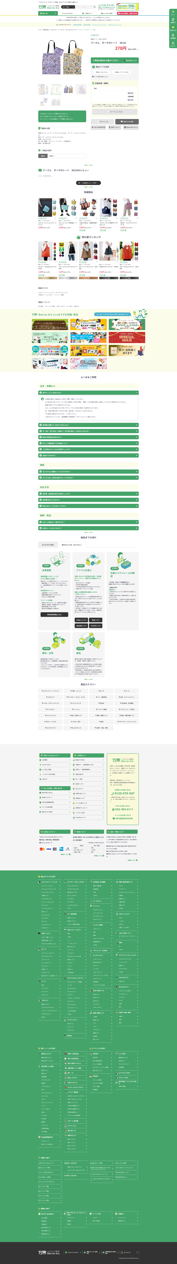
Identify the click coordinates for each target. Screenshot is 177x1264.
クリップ (69, 966)
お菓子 (121, 1016)
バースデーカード (72, 943)
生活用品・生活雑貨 (99, 882)
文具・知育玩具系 (97, 1061)
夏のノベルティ (72, 1142)
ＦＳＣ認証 (44, 1131)
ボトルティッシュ (97, 919)
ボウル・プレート (97, 972)
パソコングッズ (72, 1020)
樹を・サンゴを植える (47, 1144)
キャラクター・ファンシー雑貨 (55, 295)
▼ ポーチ (101, 691)
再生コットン (44, 1070)
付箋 (68, 934)
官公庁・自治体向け (47, 1214)
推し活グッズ (72, 1130)
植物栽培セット (97, 942)
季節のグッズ (72, 1135)
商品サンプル (79, 784)
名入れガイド (79, 789)
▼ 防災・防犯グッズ (76, 715)
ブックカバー (70, 953)
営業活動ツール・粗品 (74, 1068)
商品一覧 (45, 13)
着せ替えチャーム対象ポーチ (49, 976)
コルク (43, 1099)
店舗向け (121, 1214)
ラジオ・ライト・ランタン (125, 959)
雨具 (120, 942)
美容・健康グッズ (98, 1013)
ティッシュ (96, 906)
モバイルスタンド (71, 988)
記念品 (69, 1036)
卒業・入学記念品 (73, 1054)
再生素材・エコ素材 (47, 1066)
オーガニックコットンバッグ (48, 889)
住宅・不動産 (96, 1221)
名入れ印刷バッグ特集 (44, 1177)
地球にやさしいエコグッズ (75, 1167)
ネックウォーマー (123, 994)
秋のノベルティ (72, 1145)
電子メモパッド (71, 946)
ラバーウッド (44, 1096)
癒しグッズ (96, 1039)
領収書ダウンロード (81, 808)
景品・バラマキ (72, 1078)
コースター (96, 969)
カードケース (44, 991)
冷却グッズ (122, 981)
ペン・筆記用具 (72, 914)
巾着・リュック (45, 933)
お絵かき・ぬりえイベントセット (76, 1096)
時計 (94, 932)
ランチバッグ (44, 918)
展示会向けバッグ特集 (96, 1163)
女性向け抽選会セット (74, 1109)
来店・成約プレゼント (74, 1063)
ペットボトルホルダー (73, 905)
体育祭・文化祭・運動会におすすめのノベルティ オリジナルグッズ (100, 1168)
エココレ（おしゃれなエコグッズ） (76, 1170)
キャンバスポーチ (46, 963)
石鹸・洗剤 (122, 902)
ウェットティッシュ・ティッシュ (127, 892)
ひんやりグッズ (123, 977)
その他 (69, 1014)
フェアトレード (45, 1141)
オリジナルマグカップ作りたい (46, 1182)
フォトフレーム (97, 929)
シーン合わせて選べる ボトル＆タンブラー (100, 1179)
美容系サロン (122, 1221)
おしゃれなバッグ (46, 924)
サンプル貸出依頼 (47, 807)
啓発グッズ (122, 905)
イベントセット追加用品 (74, 1115)
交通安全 (44, 1224)
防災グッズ (96, 994)
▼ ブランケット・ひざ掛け (127, 709)
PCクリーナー (71, 1027)
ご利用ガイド (88, 13)
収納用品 (95, 889)
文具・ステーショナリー (74, 930)
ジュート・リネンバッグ (47, 902)
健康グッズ (96, 1033)
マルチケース (44, 995)
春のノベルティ (72, 1139)
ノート (69, 940)
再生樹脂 (44, 1077)
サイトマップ (127, 1252)
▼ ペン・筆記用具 (101, 697)
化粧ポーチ (44, 969)
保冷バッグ (44, 912)
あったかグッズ (124, 987)
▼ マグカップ (50, 697)
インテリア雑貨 (98, 925)
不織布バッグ (45, 895)
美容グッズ (96, 1020)
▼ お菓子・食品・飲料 (101, 728)
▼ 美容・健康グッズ (101, 715)
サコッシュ (44, 921)
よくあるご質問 (107, 13)
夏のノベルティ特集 (43, 1191)
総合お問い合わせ (47, 793)
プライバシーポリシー (73, 1252)
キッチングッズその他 (99, 985)
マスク (95, 1026)
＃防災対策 (86, 25)
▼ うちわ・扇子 (75, 722)
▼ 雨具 (101, 722)
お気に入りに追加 (128, 121)
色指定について (80, 798)
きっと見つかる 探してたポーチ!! (99, 1174)
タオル (121, 918)
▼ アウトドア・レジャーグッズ (127, 722)
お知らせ (44, 779)
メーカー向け (97, 1214)
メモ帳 (69, 937)
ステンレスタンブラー (73, 886)
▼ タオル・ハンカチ (50, 722)
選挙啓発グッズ (45, 1234)
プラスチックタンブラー (73, 889)
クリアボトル (70, 902)
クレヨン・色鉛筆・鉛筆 (73, 924)
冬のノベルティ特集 (43, 1200)
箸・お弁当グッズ (97, 962)
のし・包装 (79, 779)
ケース (43, 981)
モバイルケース (71, 991)
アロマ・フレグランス (98, 938)
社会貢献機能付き (47, 1137)
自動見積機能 (84, 769)
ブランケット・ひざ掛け (100, 950)
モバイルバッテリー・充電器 (74, 982)
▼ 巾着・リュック (75, 691)
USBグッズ (70, 1023)
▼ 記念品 (101, 703)
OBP (42, 1089)
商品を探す (46, 29)
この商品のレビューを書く (89, 183)
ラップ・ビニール (97, 978)
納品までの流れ (80, 760)
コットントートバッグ (46, 886)
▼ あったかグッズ (75, 728)
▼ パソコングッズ (75, 703)
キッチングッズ (98, 955)
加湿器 (95, 1036)
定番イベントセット (73, 1102)
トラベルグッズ (123, 969)
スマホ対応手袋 (71, 1011)
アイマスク (122, 997)
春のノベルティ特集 (43, 1186)
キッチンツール (97, 959)
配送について (95, 620)
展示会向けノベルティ (47, 1061)
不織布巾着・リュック (47, 940)
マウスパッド (70, 1030)
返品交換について (81, 626)
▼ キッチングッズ (50, 715)
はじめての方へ (68, 13)
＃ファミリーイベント (99, 25)
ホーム (40, 29)
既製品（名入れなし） (102, 72)
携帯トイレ (122, 965)
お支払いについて (81, 620)
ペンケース (70, 950)
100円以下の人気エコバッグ (46, 1163)
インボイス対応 (80, 813)
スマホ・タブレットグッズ (75, 978)
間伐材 (43, 1122)
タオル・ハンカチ (124, 914)
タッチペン (70, 995)
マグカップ (44, 1000)
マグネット (70, 963)
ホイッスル (96, 1004)
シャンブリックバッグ (46, 908)
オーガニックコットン (47, 1093)
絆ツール (70, 1073)
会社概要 (44, 760)
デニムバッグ (44, 905)
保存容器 (95, 982)
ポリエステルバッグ (71, 29)
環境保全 (44, 1221)
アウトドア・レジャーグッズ (127, 955)
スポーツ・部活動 (73, 1121)
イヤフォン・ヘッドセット (73, 998)
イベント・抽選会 (73, 1092)
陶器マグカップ (45, 1004)
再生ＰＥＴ (44, 1073)
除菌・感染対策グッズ (126, 882)
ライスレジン (44, 1125)
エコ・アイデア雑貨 (98, 1083)
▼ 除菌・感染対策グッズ (126, 715)
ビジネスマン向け (124, 1073)
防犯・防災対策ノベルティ (122, 1172)
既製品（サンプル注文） (122, 72)
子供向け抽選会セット (74, 1106)
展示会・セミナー (46, 1054)
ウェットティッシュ (98, 910)
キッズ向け (69, 306)
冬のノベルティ (72, 1149)
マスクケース (96, 1030)
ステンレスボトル (72, 895)
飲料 (120, 1023)
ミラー (95, 1023)
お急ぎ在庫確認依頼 (99, 127)
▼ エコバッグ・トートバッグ (50, 691)
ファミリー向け (123, 1078)
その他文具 (70, 972)
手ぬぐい (121, 924)
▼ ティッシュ (76, 709)
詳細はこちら (64, 854)
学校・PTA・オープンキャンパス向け (76, 1214)
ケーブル (69, 985)
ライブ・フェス (72, 1126)
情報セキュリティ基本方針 (92, 1252)
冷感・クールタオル (124, 927)
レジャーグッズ (123, 962)
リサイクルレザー (46, 1080)
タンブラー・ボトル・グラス (75, 882)
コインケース (44, 988)
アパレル (95, 1217)
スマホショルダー (72, 1004)
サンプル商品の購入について (101, 76)
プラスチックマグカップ (47, 1007)
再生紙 (43, 1083)
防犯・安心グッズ (97, 1070)
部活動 (69, 1221)
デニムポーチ (45, 966)
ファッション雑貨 (97, 1080)
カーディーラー (122, 1217)
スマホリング (70, 1001)
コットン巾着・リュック (47, 937)
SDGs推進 (44, 1218)
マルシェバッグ (45, 915)
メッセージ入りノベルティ (76, 1087)
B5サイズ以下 (61, 306)
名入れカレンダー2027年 (74, 956)
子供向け (40, 295)
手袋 (120, 1004)
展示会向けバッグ (46, 1057)
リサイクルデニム (46, 1086)
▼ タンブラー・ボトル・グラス (76, 697)
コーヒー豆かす (45, 1109)
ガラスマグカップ (45, 1014)
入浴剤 (95, 1017)
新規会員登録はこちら (54, 614)
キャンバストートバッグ (47, 892)
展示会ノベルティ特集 (44, 1168)
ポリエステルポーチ (46, 956)
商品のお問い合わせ (132, 127)
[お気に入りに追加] (55, 218)
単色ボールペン (71, 918)
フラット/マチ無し (50, 306)
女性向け (76, 306)
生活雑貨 (95, 1089)
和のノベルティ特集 (121, 1163)
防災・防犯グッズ (98, 991)
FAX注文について (95, 626)
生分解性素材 (45, 1128)
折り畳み (40, 306)
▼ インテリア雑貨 (101, 709)
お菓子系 (95, 1057)
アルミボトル (70, 899)
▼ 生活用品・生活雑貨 (126, 703)
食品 (120, 1019)
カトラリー (96, 966)
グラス (69, 908)
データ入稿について (81, 803)
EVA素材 (43, 1119)
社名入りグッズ (72, 1082)
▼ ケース (126, 691)
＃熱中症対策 (77, 25)
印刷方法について (81, 793)
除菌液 (121, 895)
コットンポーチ (45, 959)
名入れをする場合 (48, 545)
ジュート (43, 1106)
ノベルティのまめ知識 (48, 774)
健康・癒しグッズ (123, 1057)
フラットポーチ (45, 972)
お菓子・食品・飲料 (125, 1012)
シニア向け (122, 1054)
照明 (94, 935)
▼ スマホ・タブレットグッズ (50, 703)
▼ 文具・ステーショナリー (127, 697)
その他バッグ (44, 928)
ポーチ (43, 949)
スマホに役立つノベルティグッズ (124, 1168)
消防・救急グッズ (46, 1227)
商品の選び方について (131, 60)
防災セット (96, 1001)
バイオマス (44, 1115)
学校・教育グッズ (46, 1231)
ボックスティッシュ (98, 916)
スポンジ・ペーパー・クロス (100, 975)
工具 (94, 892)
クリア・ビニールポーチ (47, 953)
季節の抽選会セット (73, 1112)
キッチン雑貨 (96, 1086)
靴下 (120, 1007)
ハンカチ (121, 921)
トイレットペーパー (98, 913)
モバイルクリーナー (72, 1008)
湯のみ (43, 1017)
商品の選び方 (79, 774)
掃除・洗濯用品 (97, 886)
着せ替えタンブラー (72, 892)
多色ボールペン (71, 921)
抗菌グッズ (122, 899)
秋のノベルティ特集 (43, 1196)
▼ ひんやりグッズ (50, 728)
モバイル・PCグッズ (124, 1064)
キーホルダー (97, 901)
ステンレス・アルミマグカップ (49, 1011)
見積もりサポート (115, 127)
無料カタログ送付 (47, 812)
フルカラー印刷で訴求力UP (45, 1172)
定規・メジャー (71, 959)
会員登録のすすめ (84, 765)
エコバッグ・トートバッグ (57, 29)
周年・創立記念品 (73, 1058)
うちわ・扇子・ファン (125, 933)
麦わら (43, 1112)
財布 (42, 985)
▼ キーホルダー (50, 709)
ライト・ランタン (97, 1007)
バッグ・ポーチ (71, 1217)
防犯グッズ (96, 998)
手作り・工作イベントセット (75, 1099)
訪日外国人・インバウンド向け (127, 1082)
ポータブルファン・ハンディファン (127, 937)
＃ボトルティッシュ (114, 25)
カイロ (121, 1000)
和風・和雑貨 (122, 1086)
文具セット (70, 969)
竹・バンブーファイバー (47, 1102)
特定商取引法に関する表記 (110, 1252)
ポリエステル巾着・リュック (48, 944)
